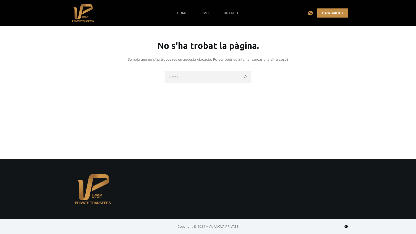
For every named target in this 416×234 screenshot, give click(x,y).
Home (182, 13)
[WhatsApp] (310, 13)
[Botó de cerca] (245, 77)
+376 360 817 (332, 13)
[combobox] (202, 77)
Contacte (230, 13)
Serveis (204, 13)
